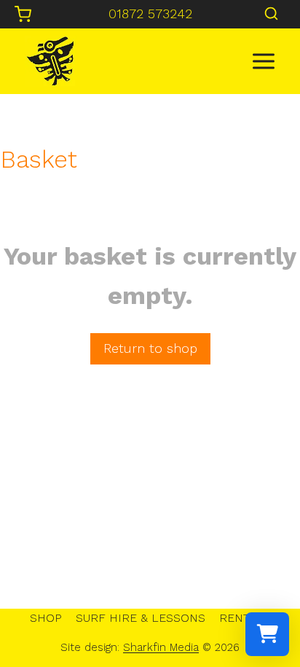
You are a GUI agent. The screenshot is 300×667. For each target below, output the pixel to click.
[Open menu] (263, 61)
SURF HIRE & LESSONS (140, 618)
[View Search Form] (271, 14)
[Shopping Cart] (23, 14)
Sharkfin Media (161, 647)
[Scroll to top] (264, 609)
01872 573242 (150, 13)
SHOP (46, 618)
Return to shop (150, 348)
